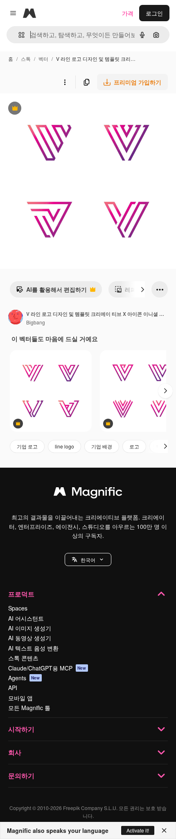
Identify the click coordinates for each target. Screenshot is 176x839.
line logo (64, 446)
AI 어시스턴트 (26, 618)
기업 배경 (101, 446)
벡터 (43, 58)
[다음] (142, 289)
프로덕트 (21, 594)
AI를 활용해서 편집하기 (51, 291)
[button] (88, 559)
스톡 (26, 58)
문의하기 (21, 775)
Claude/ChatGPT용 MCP (47, 668)
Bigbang (35, 322)
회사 (14, 752)
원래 (47, 109)
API (12, 688)
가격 (127, 13)
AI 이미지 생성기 (29, 628)
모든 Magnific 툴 (29, 708)
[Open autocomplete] (18, 35)
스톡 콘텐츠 (23, 658)
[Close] (164, 830)
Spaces (17, 608)
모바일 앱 (20, 698)
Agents (24, 678)
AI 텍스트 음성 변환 (33, 648)
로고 (134, 446)
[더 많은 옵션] (64, 82)
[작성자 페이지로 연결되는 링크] (15, 318)
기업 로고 (27, 446)
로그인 (154, 13)
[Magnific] (88, 493)
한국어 (88, 559)
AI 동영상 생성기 (29, 638)
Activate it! (137, 830)
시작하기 (21, 729)
